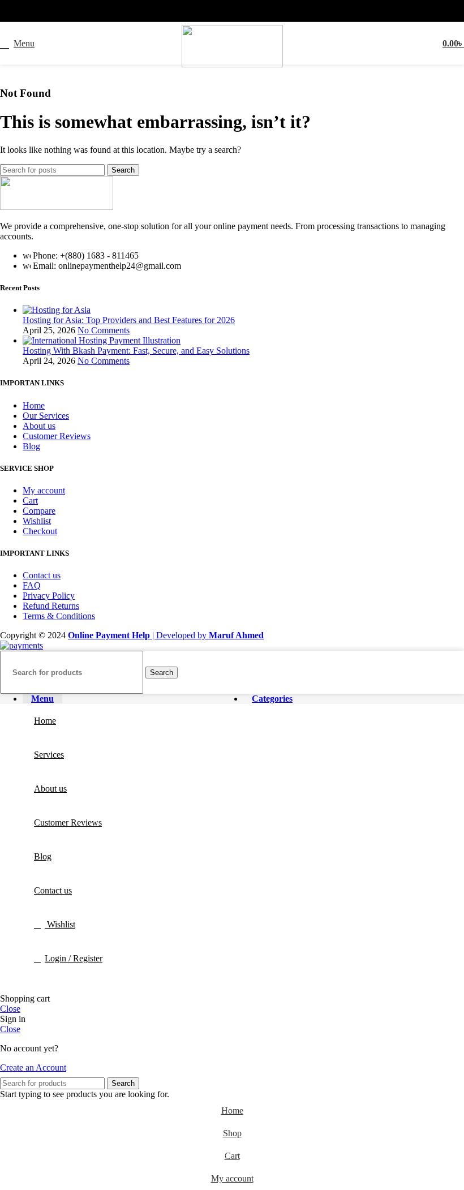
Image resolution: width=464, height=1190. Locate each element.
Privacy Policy (49, 595)
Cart (30, 500)
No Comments (104, 330)
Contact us (42, 575)
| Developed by (138, 635)
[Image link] (56, 207)
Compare (39, 510)
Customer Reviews (57, 436)
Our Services (46, 415)
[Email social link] (238, 10)
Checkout (40, 531)
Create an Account (33, 1067)
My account (44, 490)
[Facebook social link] (225, 10)
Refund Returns (51, 606)
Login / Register (73, 958)
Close (10, 1008)
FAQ (32, 585)
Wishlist (37, 521)
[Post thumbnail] (57, 310)
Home (34, 405)
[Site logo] (232, 64)
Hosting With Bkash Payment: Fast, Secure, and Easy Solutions (136, 350)
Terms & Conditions (59, 616)
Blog (31, 446)
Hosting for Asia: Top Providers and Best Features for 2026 (129, 320)
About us (39, 426)
